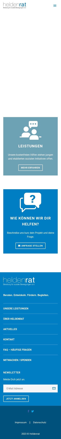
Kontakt (9, 339)
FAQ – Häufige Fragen (17, 349)
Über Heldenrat (13, 318)
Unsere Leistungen (15, 308)
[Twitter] (32, 411)
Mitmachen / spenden (17, 360)
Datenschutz (39, 422)
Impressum (21, 422)
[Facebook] (28, 411)
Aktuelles (10, 329)
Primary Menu (55, 5)
